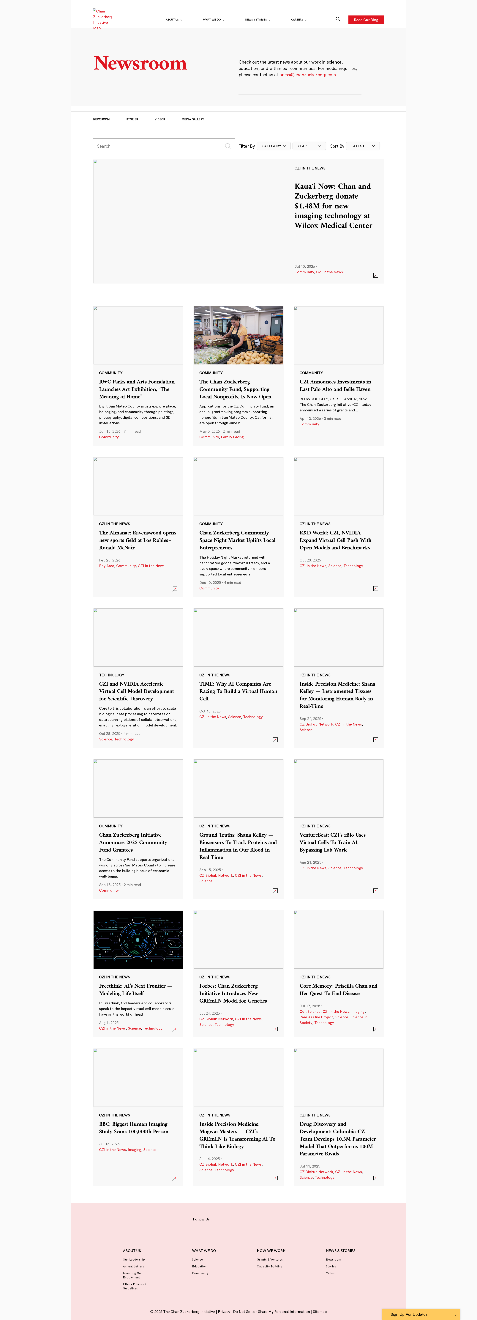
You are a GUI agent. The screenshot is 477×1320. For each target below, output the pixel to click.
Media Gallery (193, 119)
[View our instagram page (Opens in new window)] (231, 1218)
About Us (172, 19)
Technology (353, 565)
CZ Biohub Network (316, 724)
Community (304, 272)
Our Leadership (134, 1259)
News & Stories (256, 19)
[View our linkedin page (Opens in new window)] (255, 1218)
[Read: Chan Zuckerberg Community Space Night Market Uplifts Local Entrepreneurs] (238, 526)
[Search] (338, 20)
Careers (297, 19)
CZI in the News (329, 272)
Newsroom (101, 119)
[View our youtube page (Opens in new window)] (280, 1218)
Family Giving (232, 437)
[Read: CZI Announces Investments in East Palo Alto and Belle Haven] (338, 375)
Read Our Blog (366, 19)
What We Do (212, 19)
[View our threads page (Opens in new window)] (243, 1218)
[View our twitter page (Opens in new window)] (267, 1218)
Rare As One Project (316, 1017)
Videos (160, 119)
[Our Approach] (103, 19)
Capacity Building (269, 1266)
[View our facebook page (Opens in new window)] (219, 1218)
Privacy (224, 1311)
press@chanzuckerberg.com (307, 74)
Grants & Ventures (270, 1259)
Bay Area (106, 565)
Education (199, 1266)
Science (334, 565)
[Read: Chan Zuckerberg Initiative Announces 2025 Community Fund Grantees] (138, 829)
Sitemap (320, 1311)
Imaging (358, 1011)
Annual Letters (133, 1266)
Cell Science (310, 1011)
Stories (132, 119)
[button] (274, 146)
